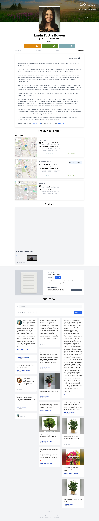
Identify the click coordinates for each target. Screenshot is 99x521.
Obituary (18, 51)
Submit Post (78, 312)
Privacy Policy (45, 515)
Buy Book (58, 277)
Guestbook (80, 51)
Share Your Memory (76, 290)
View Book (50, 277)
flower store (60, 123)
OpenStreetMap (51, 517)
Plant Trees (71, 153)
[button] (26, 145)
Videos (58, 51)
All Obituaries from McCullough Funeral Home (87, 9)
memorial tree (37, 123)
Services (39, 51)
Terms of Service (53, 515)
